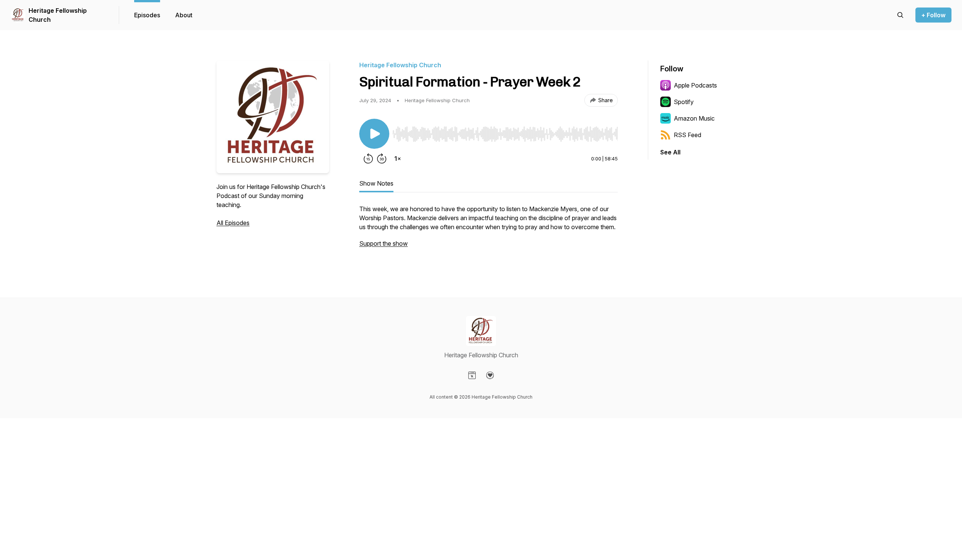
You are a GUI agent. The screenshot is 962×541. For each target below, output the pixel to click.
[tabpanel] (488, 229)
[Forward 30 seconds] (382, 158)
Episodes (147, 15)
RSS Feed (687, 135)
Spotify (684, 102)
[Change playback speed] (397, 158)
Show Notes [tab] (376, 183)
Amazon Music (694, 118)
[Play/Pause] (374, 134)
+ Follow (933, 15)
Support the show (383, 243)
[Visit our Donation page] (490, 375)
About (183, 15)
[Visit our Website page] (472, 375)
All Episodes (233, 223)
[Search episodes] (900, 15)
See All (670, 152)
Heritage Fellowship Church (58, 15)
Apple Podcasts (695, 85)
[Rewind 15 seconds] (368, 158)
